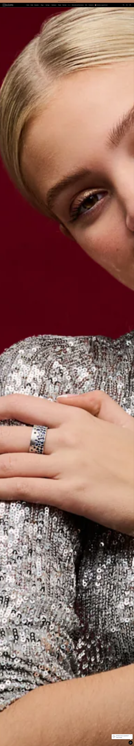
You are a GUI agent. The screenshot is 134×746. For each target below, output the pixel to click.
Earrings (47, 5)
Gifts (86, 5)
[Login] (127, 5)
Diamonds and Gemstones (78, 5)
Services (64, 5)
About (69, 5)
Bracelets (36, 5)
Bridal (32, 5)
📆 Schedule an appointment (101, 5)
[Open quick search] (124, 5)
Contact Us (91, 5)
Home (28, 5)
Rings (42, 5)
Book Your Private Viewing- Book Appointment (67, 1)
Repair (59, 5)
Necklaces (54, 5)
